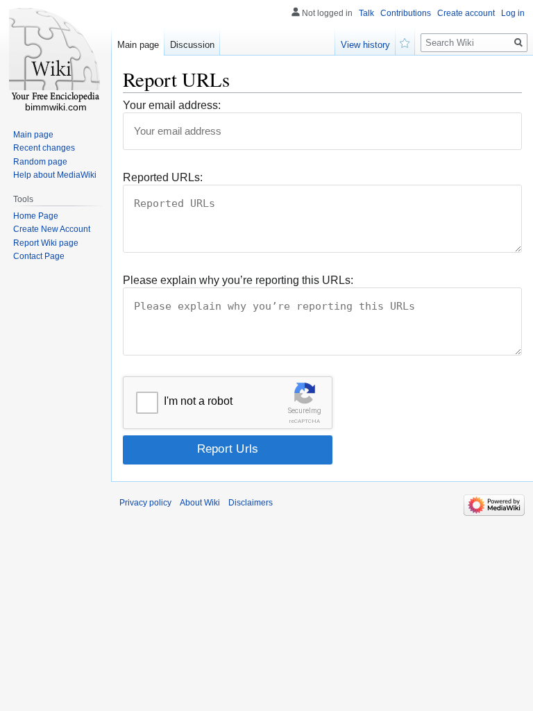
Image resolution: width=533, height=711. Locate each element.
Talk (366, 13)
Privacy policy (145, 503)
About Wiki (200, 503)
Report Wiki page (45, 243)
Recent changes (44, 148)
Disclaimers (250, 503)
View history (365, 45)
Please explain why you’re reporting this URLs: (238, 280)
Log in (513, 13)
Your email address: (172, 105)
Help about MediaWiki (54, 175)
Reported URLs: (163, 177)
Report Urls (228, 448)
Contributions (405, 13)
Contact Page (39, 256)
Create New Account (51, 229)
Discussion (192, 45)
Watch (405, 42)
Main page (138, 45)
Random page (40, 162)
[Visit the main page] (55, 55)
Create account (466, 13)
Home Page (35, 216)
